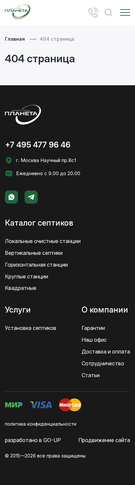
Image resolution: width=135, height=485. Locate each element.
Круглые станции (26, 276)
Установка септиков (30, 328)
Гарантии (93, 328)
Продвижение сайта (104, 440)
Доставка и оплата (106, 351)
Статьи (91, 375)
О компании (105, 309)
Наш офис (94, 339)
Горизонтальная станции (36, 264)
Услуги (18, 309)
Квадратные (20, 288)
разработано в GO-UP (33, 440)
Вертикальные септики (34, 253)
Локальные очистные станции (43, 241)
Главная (15, 39)
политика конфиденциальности (40, 424)
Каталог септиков (39, 223)
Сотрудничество (103, 363)
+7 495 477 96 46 (93, 12)
